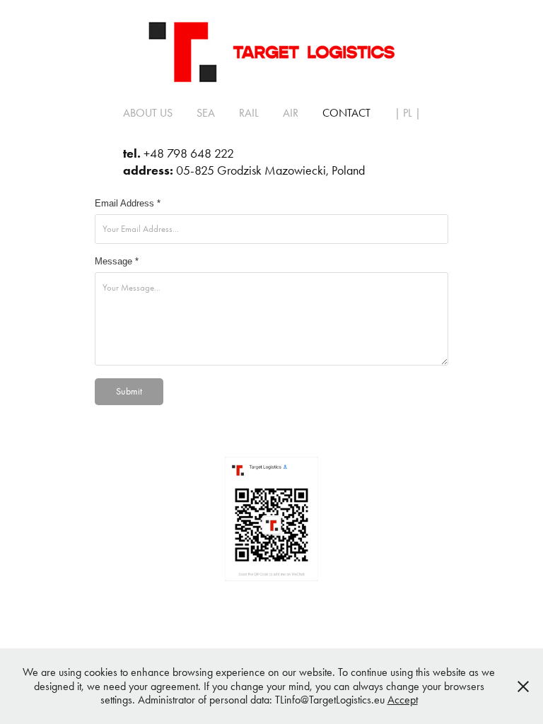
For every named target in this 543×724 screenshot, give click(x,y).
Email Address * (127, 204)
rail (249, 112)
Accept (402, 699)
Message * (117, 262)
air (290, 112)
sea (206, 112)
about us (148, 112)
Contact (346, 112)
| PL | (408, 112)
